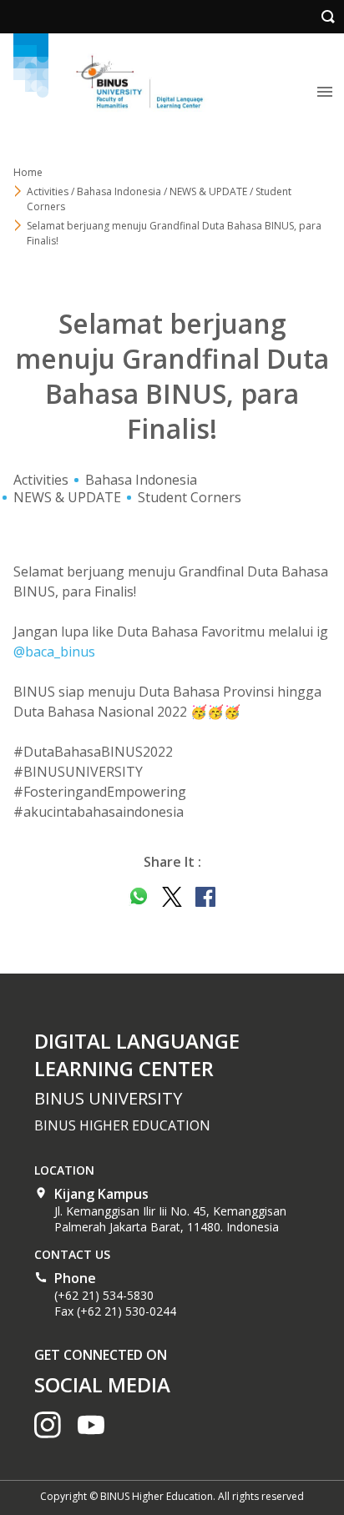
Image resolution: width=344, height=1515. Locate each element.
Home (28, 172)
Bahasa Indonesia (141, 479)
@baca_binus (54, 651)
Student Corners (189, 497)
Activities (40, 479)
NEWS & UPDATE (67, 497)
